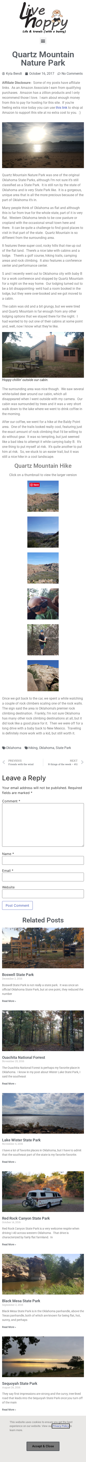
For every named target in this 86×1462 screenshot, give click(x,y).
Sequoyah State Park (19, 1383)
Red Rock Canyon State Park (26, 1218)
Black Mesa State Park (21, 1301)
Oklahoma (13, 748)
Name (8, 853)
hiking (33, 748)
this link (61, 108)
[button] (43, 40)
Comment (11, 801)
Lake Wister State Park (21, 1140)
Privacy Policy (61, 1426)
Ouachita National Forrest (23, 1057)
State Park (63, 748)
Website (8, 887)
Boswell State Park (18, 974)
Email (7, 870)
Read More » (9, 1001)
